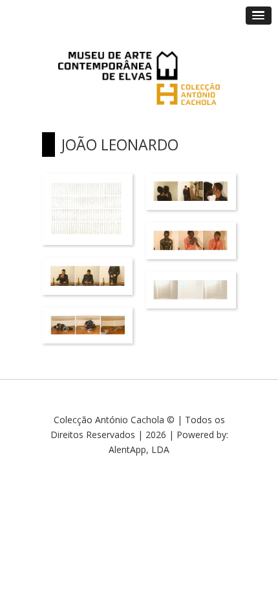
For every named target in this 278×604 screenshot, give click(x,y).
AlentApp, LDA (139, 449)
